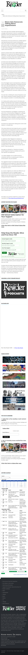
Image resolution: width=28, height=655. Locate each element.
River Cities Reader (19, 347)
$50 (6, 240)
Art (3, 599)
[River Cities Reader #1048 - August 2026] (14, 325)
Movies (4, 598)
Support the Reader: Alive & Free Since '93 (11, 587)
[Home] (14, 4)
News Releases (5, 603)
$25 (3, 240)
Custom (13, 240)
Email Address (6, 432)
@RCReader (3, 645)
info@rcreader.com (5, 639)
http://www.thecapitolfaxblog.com (16, 198)
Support (4, 252)
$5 (5, 245)
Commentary (5, 592)
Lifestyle (4, 601)
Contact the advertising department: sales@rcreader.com (13, 641)
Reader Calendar (6, 588)
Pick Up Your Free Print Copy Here (9, 581)
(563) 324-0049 (4, 638)
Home (3, 14)
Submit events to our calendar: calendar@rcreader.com (13, 642)
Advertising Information (7, 585)
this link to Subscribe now (13, 463)
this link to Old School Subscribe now (13, 226)
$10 (8, 245)
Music (3, 596)
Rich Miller (5, 28)
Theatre (4, 594)
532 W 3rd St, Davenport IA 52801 (8, 636)
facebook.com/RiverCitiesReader (8, 644)
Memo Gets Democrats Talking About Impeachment (14, 23)
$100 (9, 240)
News (3, 590)
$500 (9, 249)
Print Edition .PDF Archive (8, 583)
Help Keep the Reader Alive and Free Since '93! (12, 234)
